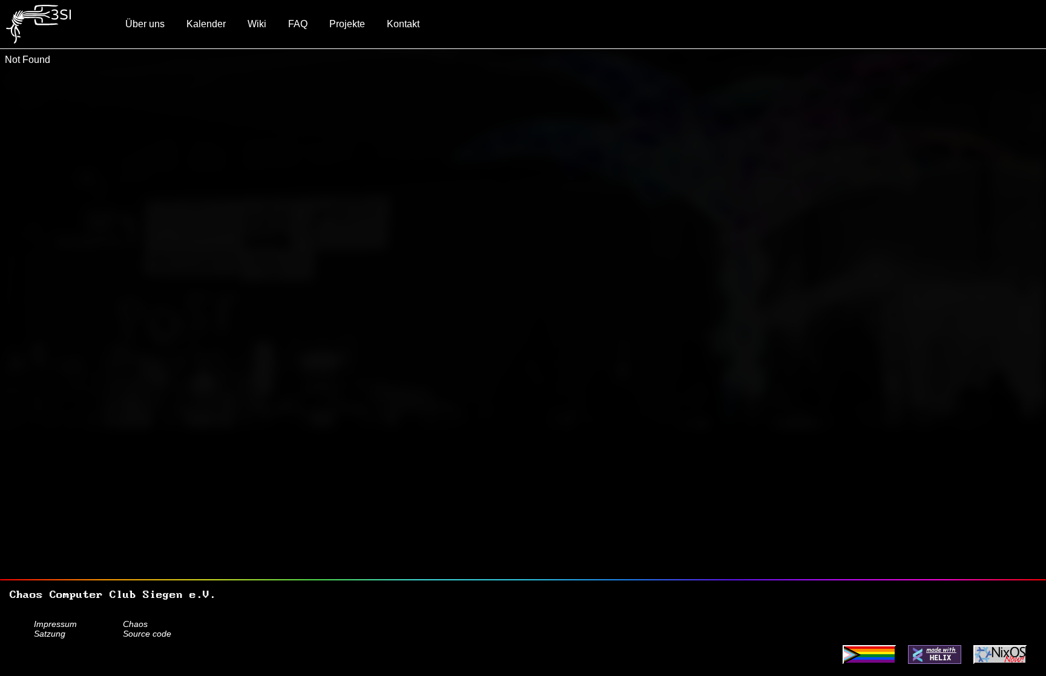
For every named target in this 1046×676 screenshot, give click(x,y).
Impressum (55, 624)
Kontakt (403, 24)
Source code (147, 633)
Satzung (49, 633)
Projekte (347, 24)
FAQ (298, 24)
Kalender (206, 24)
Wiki (257, 24)
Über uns (145, 24)
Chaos (135, 624)
